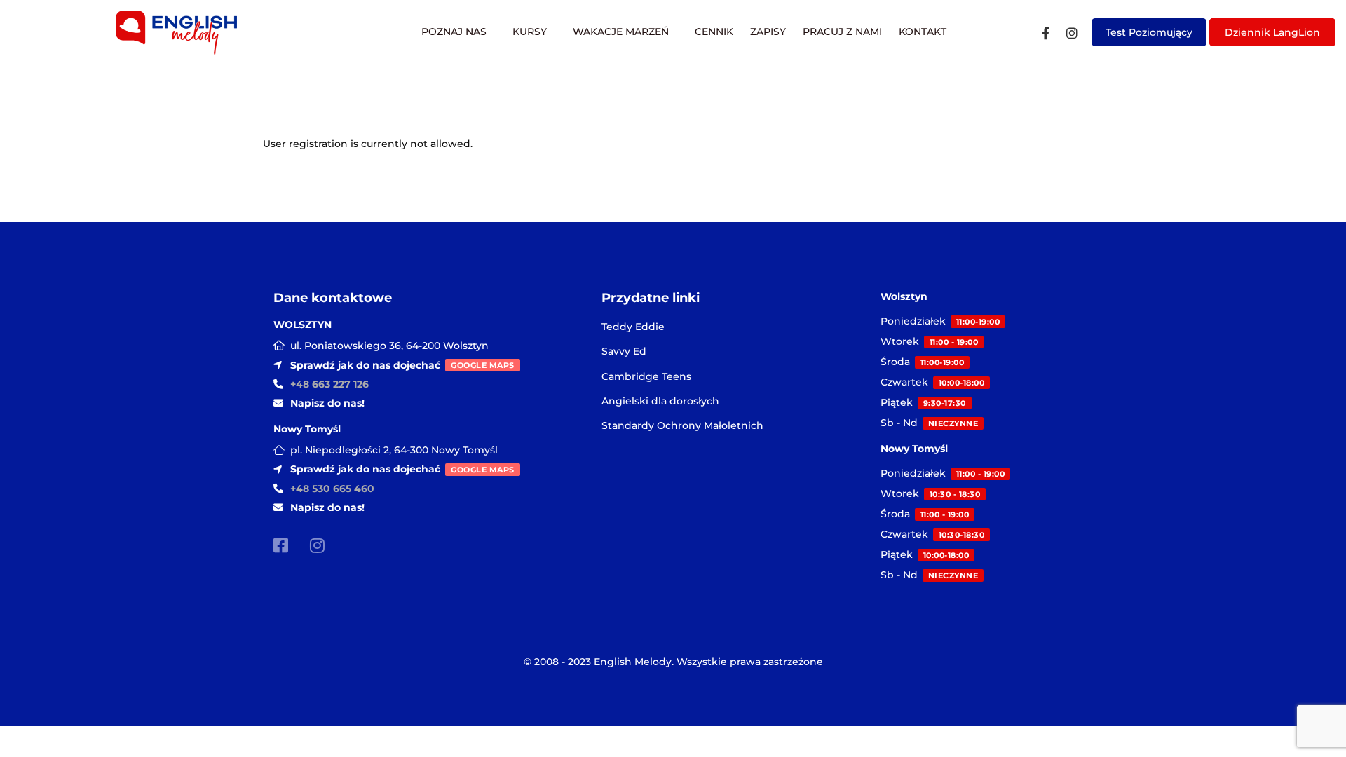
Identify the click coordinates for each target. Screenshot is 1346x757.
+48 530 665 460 (332, 488)
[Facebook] (1045, 32)
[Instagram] (1072, 32)
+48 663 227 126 (329, 384)
